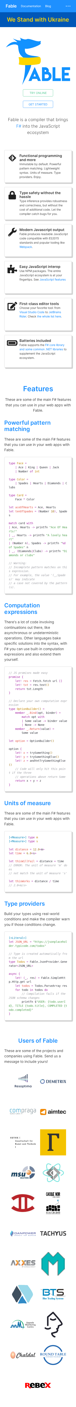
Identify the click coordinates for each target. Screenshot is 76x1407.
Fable (11, 6)
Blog (48, 6)
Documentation (31, 6)
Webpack (25, 247)
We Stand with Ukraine (38, 19)
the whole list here (49, 316)
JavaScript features (53, 279)
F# (18, 126)
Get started (38, 104)
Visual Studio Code (31, 312)
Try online (38, 93)
